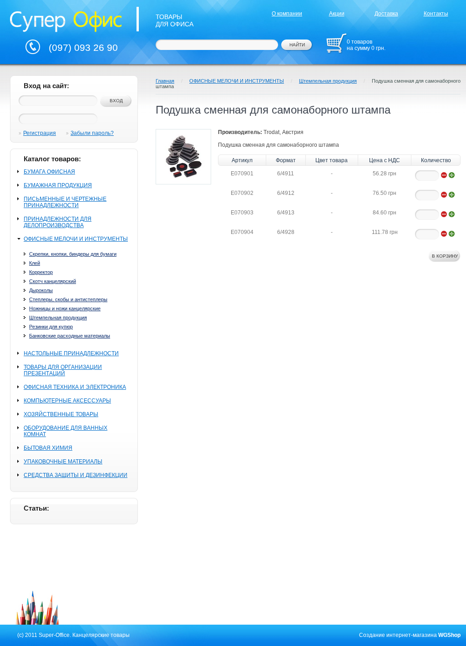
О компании (287, 13)
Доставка (386, 13)
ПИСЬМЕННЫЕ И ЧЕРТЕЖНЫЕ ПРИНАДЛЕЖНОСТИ (65, 202)
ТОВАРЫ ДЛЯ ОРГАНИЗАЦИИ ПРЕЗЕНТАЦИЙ (63, 370)
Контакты (436, 13)
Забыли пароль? (92, 133)
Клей (34, 263)
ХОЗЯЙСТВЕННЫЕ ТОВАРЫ (61, 414)
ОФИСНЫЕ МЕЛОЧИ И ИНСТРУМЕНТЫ (76, 239)
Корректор (41, 272)
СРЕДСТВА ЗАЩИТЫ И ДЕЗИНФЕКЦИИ (75, 475)
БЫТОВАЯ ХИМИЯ (48, 448)
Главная (165, 81)
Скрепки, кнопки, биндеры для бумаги (72, 254)
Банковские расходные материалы (69, 335)
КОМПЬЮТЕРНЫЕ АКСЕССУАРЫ (67, 401)
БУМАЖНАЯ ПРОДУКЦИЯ (58, 185)
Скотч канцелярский (52, 281)
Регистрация (39, 133)
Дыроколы (41, 290)
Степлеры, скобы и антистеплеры (68, 299)
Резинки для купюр (51, 326)
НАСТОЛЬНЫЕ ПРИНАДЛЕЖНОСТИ (71, 353)
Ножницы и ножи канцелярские (65, 308)
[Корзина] (336, 43)
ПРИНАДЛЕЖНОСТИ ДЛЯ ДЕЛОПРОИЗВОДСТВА (57, 222)
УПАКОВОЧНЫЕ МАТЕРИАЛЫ (63, 461)
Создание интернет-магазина (398, 635)
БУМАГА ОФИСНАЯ (49, 172)
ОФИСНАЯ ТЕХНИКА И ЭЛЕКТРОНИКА (75, 387)
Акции (336, 13)
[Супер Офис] (66, 20)
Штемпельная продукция (58, 317)
